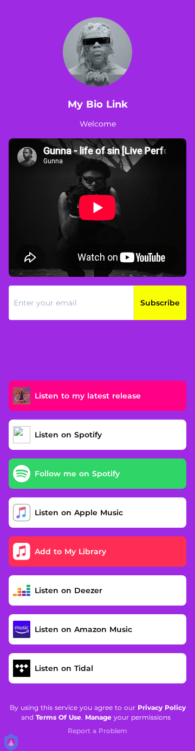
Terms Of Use (58, 717)
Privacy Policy (162, 707)
